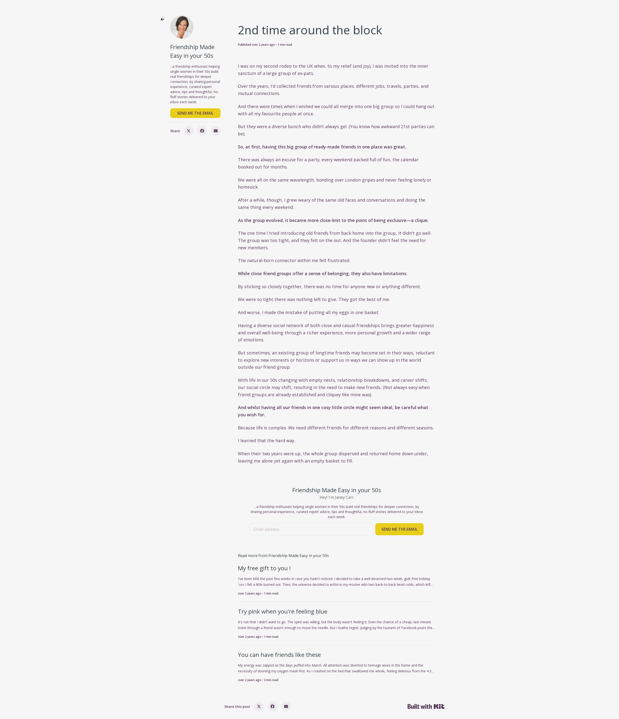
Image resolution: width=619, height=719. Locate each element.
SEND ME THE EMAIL (195, 113)
